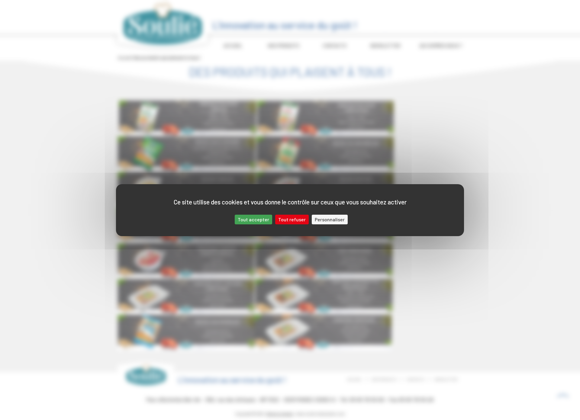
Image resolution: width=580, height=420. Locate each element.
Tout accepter (253, 219)
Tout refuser (292, 219)
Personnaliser (330, 219)
